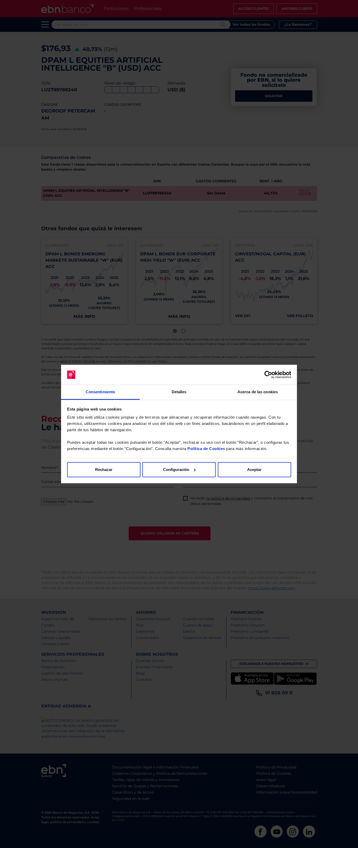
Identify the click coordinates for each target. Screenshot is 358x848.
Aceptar (254, 469)
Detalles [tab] (179, 392)
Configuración (176, 469)
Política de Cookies (206, 448)
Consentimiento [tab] (100, 392)
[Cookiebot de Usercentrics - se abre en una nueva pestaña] (268, 375)
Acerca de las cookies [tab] (257, 392)
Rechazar (103, 469)
